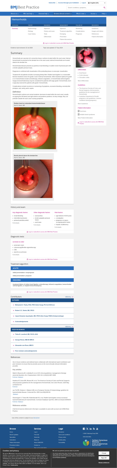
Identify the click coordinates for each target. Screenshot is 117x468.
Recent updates (14, 434)
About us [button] (14, 14)
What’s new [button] (80, 14)
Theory (31, 25)
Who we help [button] (27, 14)
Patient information (15, 442)
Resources (96, 25)
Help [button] (103, 14)
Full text (15, 377)
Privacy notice (62, 437)
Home (11, 432)
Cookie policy (62, 440)
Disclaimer (61, 432)
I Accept (104, 453)
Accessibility (61, 442)
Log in (84, 3)
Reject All (103, 458)
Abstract (20, 377)
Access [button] (93, 14)
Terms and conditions (64, 434)
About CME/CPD (38, 442)
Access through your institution (68, 3)
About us (36, 440)
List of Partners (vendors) (59, 457)
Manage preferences (104, 462)
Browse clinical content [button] (62, 14)
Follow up (80, 25)
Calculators (13, 440)
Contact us (37, 445)
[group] (42, 305)
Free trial (36, 434)
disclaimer (36, 418)
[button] (69, 297)
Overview (16, 25)
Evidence (12, 447)
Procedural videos (14, 445)
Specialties (13, 437)
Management (65, 25)
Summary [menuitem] (15, 28)
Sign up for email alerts (40, 447)
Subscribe (52, 3)
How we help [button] (43, 14)
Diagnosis (48, 25)
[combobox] (84, 8)
